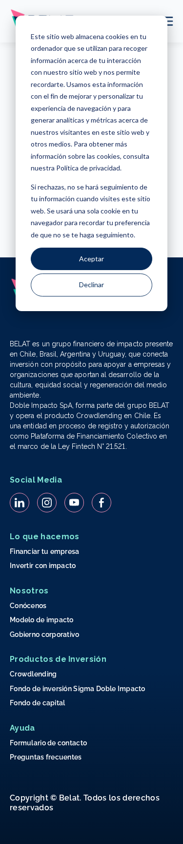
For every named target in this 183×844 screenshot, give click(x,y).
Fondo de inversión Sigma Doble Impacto (77, 689)
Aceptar (91, 258)
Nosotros (29, 590)
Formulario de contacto (48, 743)
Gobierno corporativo (45, 634)
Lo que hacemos (44, 536)
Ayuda (22, 728)
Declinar (91, 284)
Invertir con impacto (43, 566)
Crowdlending (33, 674)
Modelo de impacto (42, 620)
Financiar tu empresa (45, 551)
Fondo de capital (37, 703)
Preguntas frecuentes (46, 757)
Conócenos (28, 606)
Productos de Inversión (58, 659)
